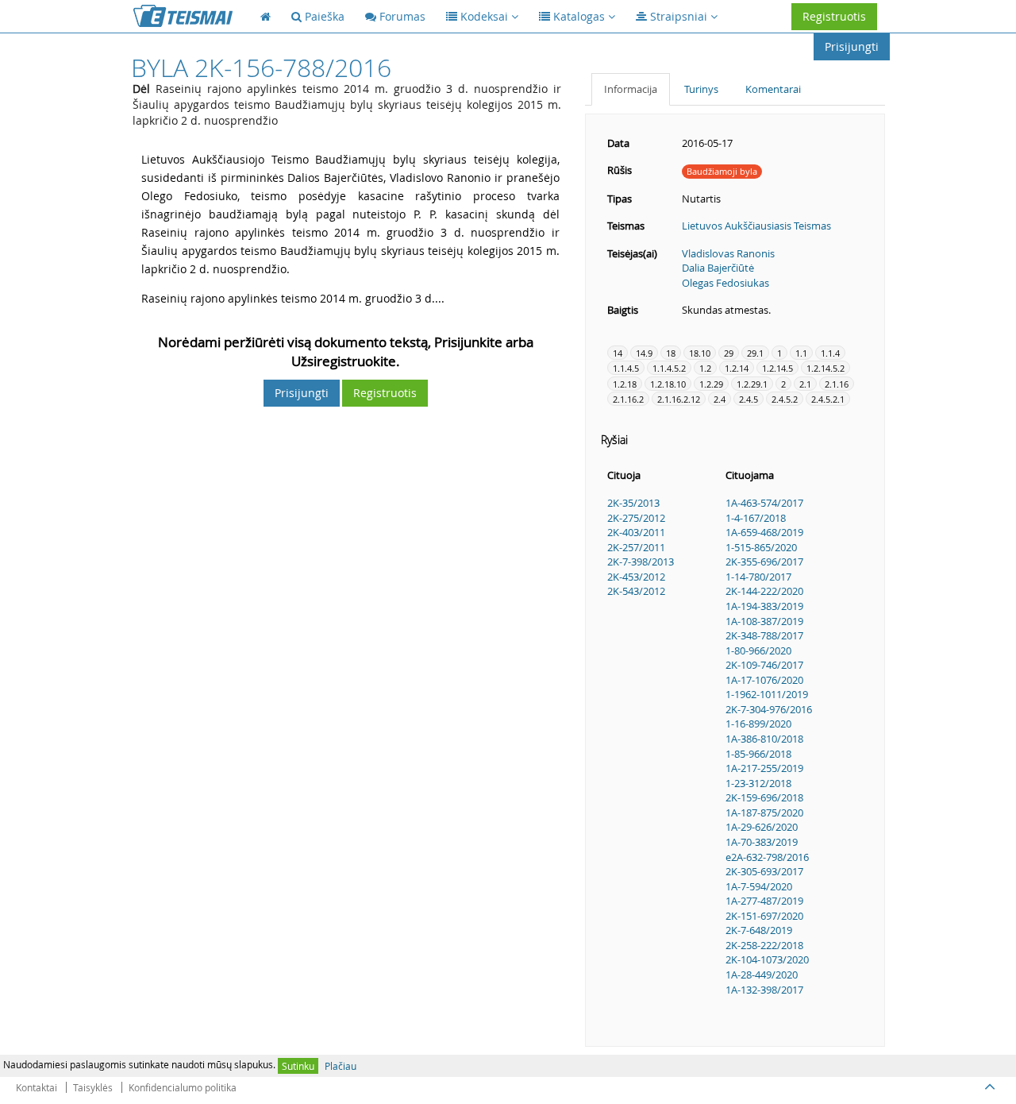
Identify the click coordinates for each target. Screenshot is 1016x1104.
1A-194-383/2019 (764, 606)
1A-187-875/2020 (764, 812)
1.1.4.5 (626, 368)
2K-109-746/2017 (764, 665)
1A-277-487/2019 (764, 901)
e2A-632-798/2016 (767, 857)
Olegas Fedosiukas (725, 283)
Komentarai (773, 89)
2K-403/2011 (636, 532)
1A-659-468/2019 (764, 532)
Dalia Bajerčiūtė (718, 268)
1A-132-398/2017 (764, 989)
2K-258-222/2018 (764, 945)
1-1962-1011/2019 (766, 694)
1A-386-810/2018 (764, 738)
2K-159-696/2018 (764, 797)
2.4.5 (748, 399)
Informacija (630, 89)
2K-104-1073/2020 (767, 959)
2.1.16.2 (628, 399)
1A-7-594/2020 (758, 886)
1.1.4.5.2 (669, 368)
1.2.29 (711, 384)
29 (728, 353)
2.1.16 (837, 384)
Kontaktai (36, 1087)
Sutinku (298, 1066)
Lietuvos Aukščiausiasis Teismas (756, 225)
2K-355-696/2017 (764, 561)
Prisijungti (852, 46)
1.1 (801, 353)
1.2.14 (737, 368)
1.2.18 (625, 384)
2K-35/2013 (633, 503)
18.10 (699, 353)
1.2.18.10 (668, 384)
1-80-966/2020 (758, 650)
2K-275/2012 (636, 518)
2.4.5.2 (785, 399)
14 (617, 353)
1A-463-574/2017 (764, 503)
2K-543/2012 (636, 591)
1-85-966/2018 (758, 754)
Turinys (701, 89)
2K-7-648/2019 (758, 930)
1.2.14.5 (777, 368)
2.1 (805, 384)
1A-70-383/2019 (761, 842)
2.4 (719, 399)
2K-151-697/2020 (764, 916)
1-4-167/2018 (755, 518)
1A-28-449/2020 (761, 974)
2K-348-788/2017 (764, 635)
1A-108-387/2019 (764, 621)
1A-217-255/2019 (764, 768)
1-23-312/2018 (758, 783)
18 (670, 353)
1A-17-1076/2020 (764, 680)
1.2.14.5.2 (825, 368)
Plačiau (340, 1066)
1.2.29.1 (752, 384)
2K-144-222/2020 (764, 591)
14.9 (644, 353)
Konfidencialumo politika (183, 1087)
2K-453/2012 (636, 576)
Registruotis (834, 16)
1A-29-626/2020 (761, 827)
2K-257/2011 (636, 547)
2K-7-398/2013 (640, 561)
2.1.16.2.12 (678, 399)
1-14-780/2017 (758, 576)
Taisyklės (93, 1087)
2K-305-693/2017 (764, 871)
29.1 (755, 353)
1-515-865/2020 (761, 547)
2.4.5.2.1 (828, 399)
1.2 (705, 368)
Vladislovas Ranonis (728, 253)
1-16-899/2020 (758, 723)
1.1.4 (830, 353)
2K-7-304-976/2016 (768, 709)
